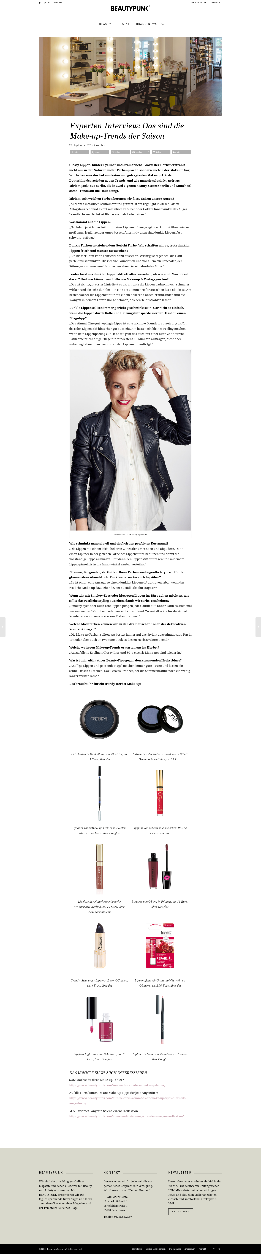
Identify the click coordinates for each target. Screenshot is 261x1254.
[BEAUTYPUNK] (130, 12)
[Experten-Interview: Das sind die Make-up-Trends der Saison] (130, 76)
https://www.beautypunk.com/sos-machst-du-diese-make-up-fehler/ (117, 1085)
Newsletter (199, 2)
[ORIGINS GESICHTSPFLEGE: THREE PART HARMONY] (3, 627)
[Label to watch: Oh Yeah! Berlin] (258, 627)
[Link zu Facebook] (40, 2)
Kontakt (216, 2)
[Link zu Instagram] (45, 2)
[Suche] (161, 23)
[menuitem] (199, 3)
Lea (103, 145)
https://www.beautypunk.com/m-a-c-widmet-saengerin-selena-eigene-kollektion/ (126, 1116)
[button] (79, 152)
